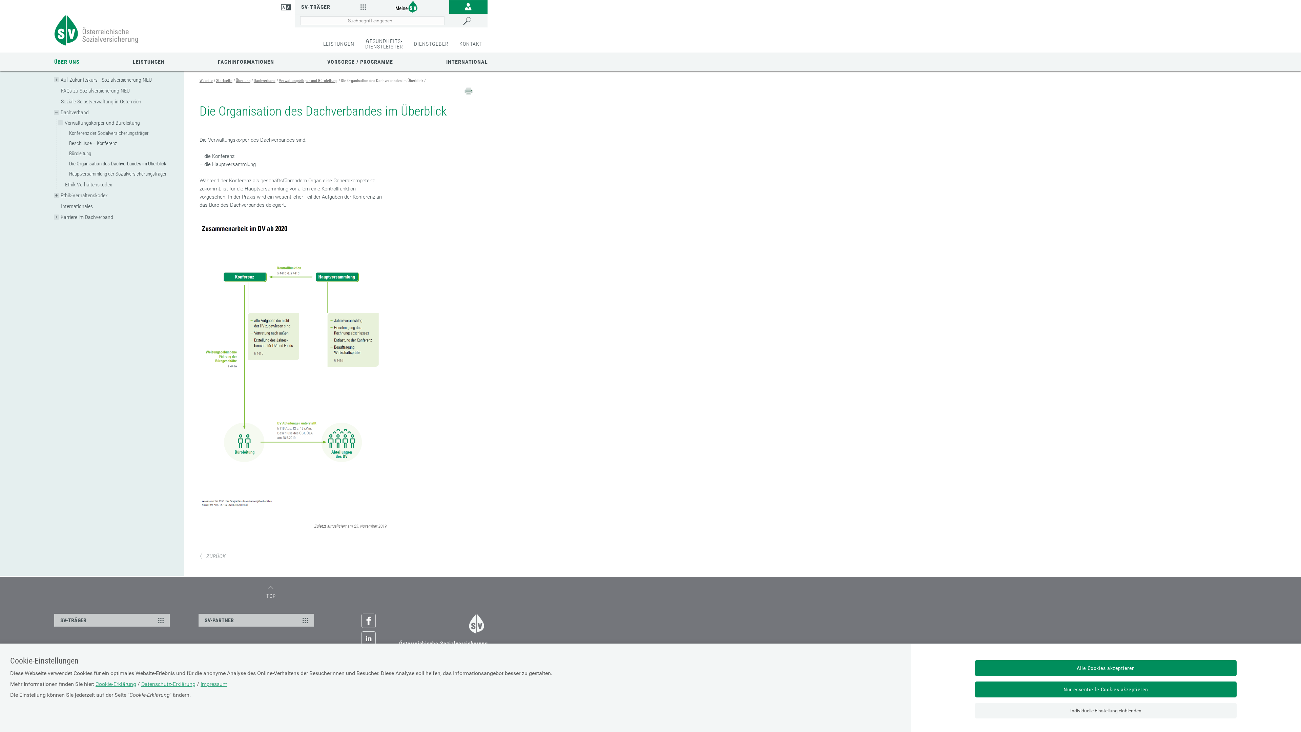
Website (206, 80)
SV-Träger (315, 7)
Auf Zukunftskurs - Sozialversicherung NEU (106, 80)
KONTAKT (470, 44)
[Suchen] (473, 21)
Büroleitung (80, 153)
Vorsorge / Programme (360, 62)
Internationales (77, 206)
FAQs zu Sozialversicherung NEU (95, 90)
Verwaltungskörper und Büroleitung (102, 123)
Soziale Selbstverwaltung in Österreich (101, 101)
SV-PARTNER (219, 620)
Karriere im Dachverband (87, 217)
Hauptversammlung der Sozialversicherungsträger (118, 174)
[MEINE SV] (410, 6)
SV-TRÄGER (73, 620)
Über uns (67, 62)
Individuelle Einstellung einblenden (1105, 710)
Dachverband (75, 112)
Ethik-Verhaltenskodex (88, 184)
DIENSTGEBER (431, 44)
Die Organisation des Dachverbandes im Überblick (117, 164)
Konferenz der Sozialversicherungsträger (109, 133)
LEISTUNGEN (338, 44)
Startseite (224, 80)
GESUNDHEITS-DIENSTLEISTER (384, 44)
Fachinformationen (246, 62)
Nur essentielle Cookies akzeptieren (1105, 689)
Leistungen (149, 62)
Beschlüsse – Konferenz (93, 143)
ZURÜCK (216, 556)
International (467, 62)
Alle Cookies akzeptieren (1106, 668)
